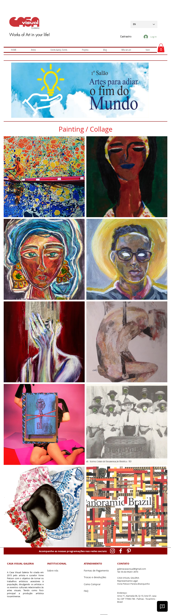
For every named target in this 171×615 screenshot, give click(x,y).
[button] (161, 48)
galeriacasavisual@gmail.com (131, 568)
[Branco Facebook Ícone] (120, 551)
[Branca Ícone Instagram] (112, 551)
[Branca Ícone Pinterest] (129, 551)
